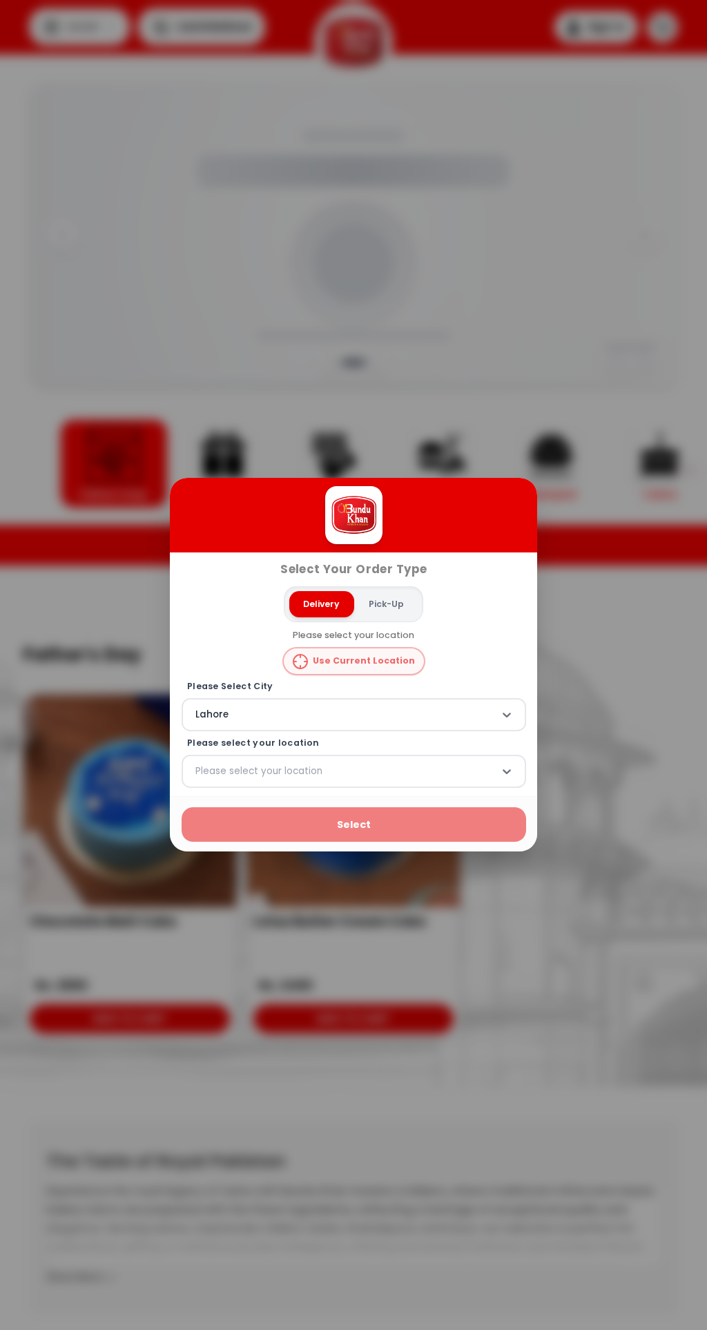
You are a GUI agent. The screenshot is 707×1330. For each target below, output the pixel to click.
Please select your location (253, 743)
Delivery (321, 604)
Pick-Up (386, 604)
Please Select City (230, 686)
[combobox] (196, 715)
